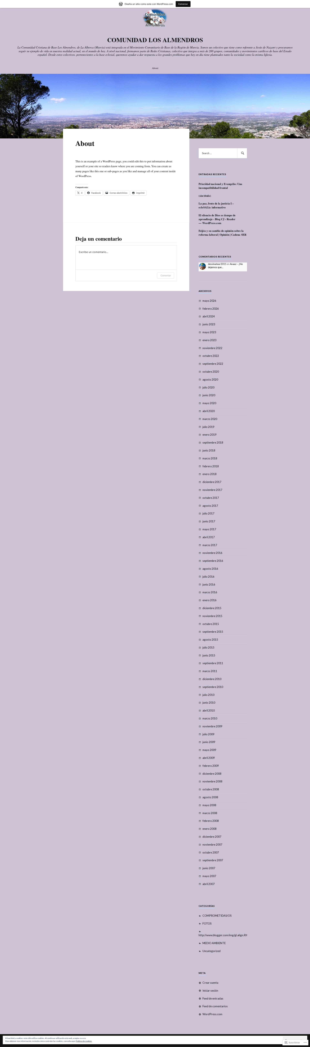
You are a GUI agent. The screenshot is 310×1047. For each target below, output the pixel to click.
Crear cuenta (210, 982)
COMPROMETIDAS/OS (217, 915)
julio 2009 (208, 734)
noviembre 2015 (212, 616)
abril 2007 (208, 884)
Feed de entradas (212, 998)
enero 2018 (209, 474)
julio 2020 (208, 387)
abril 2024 (208, 316)
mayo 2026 (209, 300)
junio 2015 (208, 655)
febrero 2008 (210, 820)
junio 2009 (208, 742)
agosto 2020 (210, 379)
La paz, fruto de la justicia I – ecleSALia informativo (216, 205)
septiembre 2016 (212, 560)
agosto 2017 (210, 505)
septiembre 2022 (212, 363)
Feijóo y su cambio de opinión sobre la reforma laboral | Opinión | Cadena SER (222, 233)
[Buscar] (242, 153)
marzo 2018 (209, 458)
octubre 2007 (210, 852)
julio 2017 (208, 513)
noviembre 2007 (212, 844)
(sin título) (205, 196)
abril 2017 (208, 537)
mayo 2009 (209, 750)
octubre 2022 (210, 355)
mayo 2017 (209, 529)
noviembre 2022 (212, 348)
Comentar (165, 275)
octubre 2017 (210, 497)
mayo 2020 (209, 403)
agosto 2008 (210, 797)
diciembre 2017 (211, 482)
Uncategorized (211, 951)
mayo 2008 (209, 805)
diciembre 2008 (211, 773)
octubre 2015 (210, 624)
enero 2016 (209, 600)
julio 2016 (208, 576)
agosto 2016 (210, 568)
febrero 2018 (210, 466)
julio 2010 (208, 694)
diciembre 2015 (211, 608)
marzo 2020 (209, 419)
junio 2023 (208, 324)
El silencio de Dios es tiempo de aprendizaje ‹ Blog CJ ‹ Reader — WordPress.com (217, 219)
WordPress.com (212, 1014)
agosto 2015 (210, 639)
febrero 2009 (210, 765)
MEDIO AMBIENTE (214, 943)
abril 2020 (208, 411)
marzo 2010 (209, 718)
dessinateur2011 (217, 263)
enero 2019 (209, 434)
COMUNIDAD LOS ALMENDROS (155, 39)
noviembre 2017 (212, 490)
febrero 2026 (210, 308)
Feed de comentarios (215, 1006)
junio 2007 (208, 868)
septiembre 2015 (212, 631)
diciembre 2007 (211, 836)
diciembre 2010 (211, 679)
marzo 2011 (209, 671)
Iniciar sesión (210, 990)
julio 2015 (208, 647)
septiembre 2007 (212, 860)
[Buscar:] (223, 153)
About (155, 68)
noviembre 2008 (212, 781)
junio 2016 (208, 584)
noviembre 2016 (212, 553)
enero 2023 (209, 340)
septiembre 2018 (212, 442)
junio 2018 (208, 450)
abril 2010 (208, 710)
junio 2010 (208, 702)
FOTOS (207, 923)
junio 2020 (208, 395)
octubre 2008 (210, 789)
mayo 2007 (209, 876)
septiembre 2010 (212, 687)
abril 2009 (208, 757)
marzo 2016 (209, 592)
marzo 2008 (209, 813)
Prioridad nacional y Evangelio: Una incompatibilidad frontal (220, 186)
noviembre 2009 (212, 726)
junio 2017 (208, 521)
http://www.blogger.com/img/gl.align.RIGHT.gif (227, 935)
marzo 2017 (209, 545)
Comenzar (183, 4)
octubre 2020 (210, 371)
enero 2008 (209, 828)
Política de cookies (84, 1041)
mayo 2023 (209, 332)
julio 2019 (208, 427)
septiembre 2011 (212, 663)
